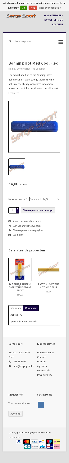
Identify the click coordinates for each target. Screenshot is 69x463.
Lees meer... (14, 93)
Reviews (31, 308)
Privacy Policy (44, 375)
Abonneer (16, 413)
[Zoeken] (10, 41)
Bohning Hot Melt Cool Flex (31, 68)
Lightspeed (14, 437)
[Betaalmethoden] (19, 441)
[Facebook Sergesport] (41, 405)
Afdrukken (18, 234)
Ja (23, 8)
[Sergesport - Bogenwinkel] (21, 16)
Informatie (16, 308)
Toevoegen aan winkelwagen (38, 210)
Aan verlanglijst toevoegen (27, 225)
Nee (33, 8)
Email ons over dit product (27, 221)
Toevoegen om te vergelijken (28, 230)
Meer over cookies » (50, 8)
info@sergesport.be (24, 366)
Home (11, 68)
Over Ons (42, 361)
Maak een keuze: (17, 199)
